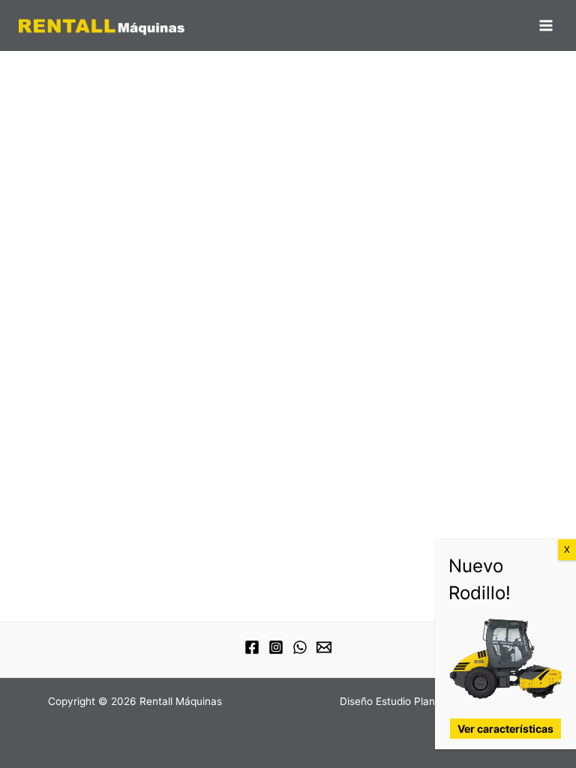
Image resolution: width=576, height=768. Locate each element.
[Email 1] (324, 647)
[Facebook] (252, 647)
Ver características (506, 728)
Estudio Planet (410, 701)
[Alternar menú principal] (546, 25)
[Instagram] (276, 647)
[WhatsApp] (300, 647)
